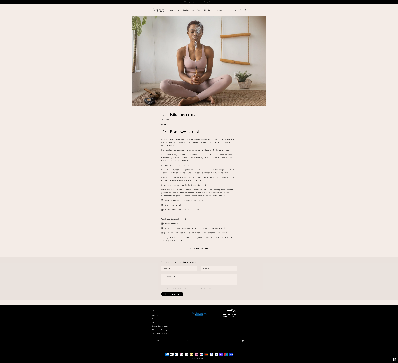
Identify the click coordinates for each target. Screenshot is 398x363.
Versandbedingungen (160, 333)
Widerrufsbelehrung (159, 330)
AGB (153, 322)
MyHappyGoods (201, 358)
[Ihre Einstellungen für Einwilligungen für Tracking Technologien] (394, 359)
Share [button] (166, 124)
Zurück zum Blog (200, 249)
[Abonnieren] (187, 340)
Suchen (155, 315)
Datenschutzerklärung (160, 326)
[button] (178, 10)
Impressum (156, 319)
